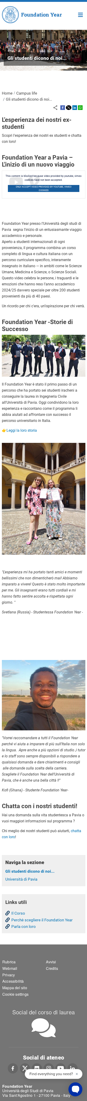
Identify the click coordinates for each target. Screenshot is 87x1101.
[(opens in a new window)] (62, 107)
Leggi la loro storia (21, 430)
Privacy (8, 975)
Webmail (9, 968)
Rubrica (9, 961)
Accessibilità (13, 981)
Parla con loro (23, 926)
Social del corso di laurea (43, 1012)
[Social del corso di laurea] (44, 1027)
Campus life (26, 93)
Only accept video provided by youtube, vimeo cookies (43, 188)
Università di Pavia (21, 879)
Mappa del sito (14, 987)
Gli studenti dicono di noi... (30, 871)
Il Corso (18, 913)
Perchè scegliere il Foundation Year (42, 920)
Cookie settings (15, 994)
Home (81, 14)
